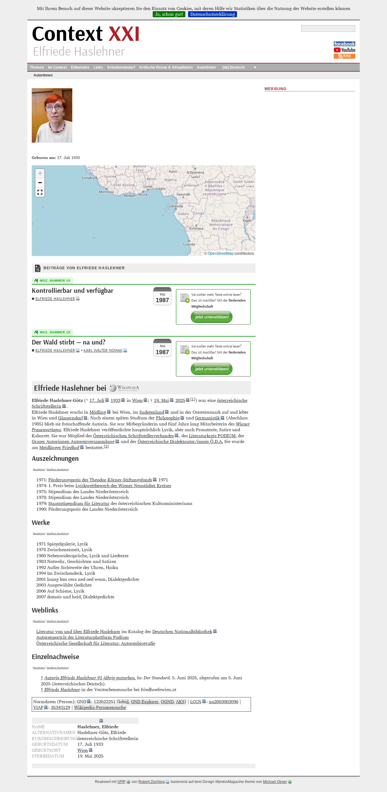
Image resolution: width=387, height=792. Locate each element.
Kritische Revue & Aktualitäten (166, 67)
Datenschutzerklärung (212, 14)
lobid (123, 701)
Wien (137, 400)
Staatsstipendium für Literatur (78, 503)
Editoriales (80, 67)
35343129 (60, 707)
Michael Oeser (275, 782)
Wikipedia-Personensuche (100, 707)
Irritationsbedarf (121, 67)
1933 (115, 400)
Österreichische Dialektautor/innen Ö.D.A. (180, 441)
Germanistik (207, 418)
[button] (39, 173)
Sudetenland (151, 412)
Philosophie (168, 418)
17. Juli (96, 400)
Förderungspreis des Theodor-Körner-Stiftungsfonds (100, 480)
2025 (180, 400)
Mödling (97, 412)
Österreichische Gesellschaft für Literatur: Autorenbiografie (95, 643)
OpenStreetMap (221, 253)
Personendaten (83, 720)
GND (81, 701)
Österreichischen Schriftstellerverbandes (133, 436)
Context (86, 34)
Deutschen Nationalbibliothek (182, 631)
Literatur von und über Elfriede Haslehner (78, 631)
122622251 (104, 701)
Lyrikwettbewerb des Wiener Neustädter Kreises (123, 485)
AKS (180, 701)
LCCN (195, 701)
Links (98, 67)
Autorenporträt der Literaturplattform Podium (82, 637)
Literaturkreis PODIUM (212, 436)
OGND (167, 701)
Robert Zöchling (151, 782)
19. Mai (161, 400)
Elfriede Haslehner (55, 298)
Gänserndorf (70, 418)
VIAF (38, 707)
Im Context (57, 67)
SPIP (121, 782)
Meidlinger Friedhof (59, 447)
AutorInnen (206, 67)
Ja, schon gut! (169, 14)
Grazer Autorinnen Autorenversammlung (73, 441)
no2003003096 (223, 701)
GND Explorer (144, 701)
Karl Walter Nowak (102, 350)
